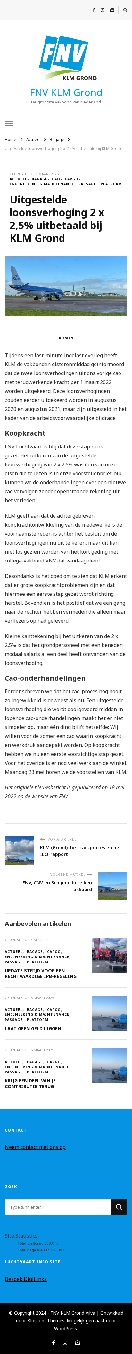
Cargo (71, 179)
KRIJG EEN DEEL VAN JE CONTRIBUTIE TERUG (30, 1083)
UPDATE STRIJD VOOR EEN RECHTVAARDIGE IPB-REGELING (41, 973)
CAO (56, 179)
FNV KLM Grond (66, 92)
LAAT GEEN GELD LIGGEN (33, 1028)
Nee (10, 1147)
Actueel (18, 179)
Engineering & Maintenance (42, 184)
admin (66, 338)
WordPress (65, 1328)
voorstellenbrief (92, 473)
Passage (87, 184)
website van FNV (49, 796)
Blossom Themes (45, 1320)
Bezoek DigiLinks (26, 1279)
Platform (111, 184)
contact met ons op (42, 1147)
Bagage (39, 179)
